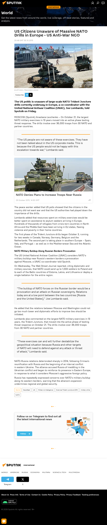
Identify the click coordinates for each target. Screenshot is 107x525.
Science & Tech (59, 472)
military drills (85, 390)
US (34, 390)
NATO (18, 395)
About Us (5, 495)
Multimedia (74, 472)
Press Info (14, 495)
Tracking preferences (90, 495)
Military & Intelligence (45, 390)
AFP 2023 (19, 90)
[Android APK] (9, 502)
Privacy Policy (59, 495)
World (18, 390)
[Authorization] (92, 3)
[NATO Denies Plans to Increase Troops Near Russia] (53, 174)
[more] (89, 200)
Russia (25, 472)
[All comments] (4, 521)
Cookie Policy (47, 495)
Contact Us (36, 495)
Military (46, 472)
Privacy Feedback (73, 495)
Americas (14, 472)
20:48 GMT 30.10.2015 (23, 40)
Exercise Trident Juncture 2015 (67, 390)
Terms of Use (24, 495)
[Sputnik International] (12, 5)
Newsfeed (26, 390)
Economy (35, 472)
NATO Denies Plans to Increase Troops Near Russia (48, 194)
